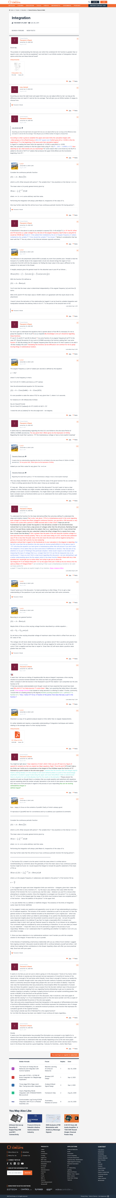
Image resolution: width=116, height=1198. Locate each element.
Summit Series (101, 1168)
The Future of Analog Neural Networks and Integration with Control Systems (29, 1069)
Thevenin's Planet (20, 23)
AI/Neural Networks (72, 1149)
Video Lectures (102, 1178)
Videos (46, 5)
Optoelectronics (45, 1170)
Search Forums (18, 30)
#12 (77, 582)
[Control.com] (26, 1189)
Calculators (101, 1149)
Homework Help (50, 1093)
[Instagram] (18, 1164)
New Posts (31, 30)
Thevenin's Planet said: (18, 456)
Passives (43, 1172)
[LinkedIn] (15, 1164)
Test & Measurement (46, 1182)
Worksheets (101, 1180)
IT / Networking (71, 1167)
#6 (77, 250)
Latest (42, 1149)
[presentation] (18, 177)
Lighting (69, 1170)
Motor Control (71, 1176)
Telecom (69, 1180)
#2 (77, 87)
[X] (11, 1163)
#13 (77, 609)
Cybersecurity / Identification (75, 1159)
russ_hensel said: (16, 128)
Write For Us (12, 1155)
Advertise (26, 1152)
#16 (77, 755)
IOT (68, 1165)
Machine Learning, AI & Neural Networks (51, 1069)
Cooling (43, 1155)
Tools (39, 5)
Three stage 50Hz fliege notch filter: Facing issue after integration (30, 1085)
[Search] (89, 2)
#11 (77, 507)
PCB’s (42, 1174)
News (99, 1162)
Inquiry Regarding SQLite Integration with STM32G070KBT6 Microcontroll (30, 1093)
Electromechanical (46, 1161)
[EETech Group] (12, 1189)
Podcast (77, 5)
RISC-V (43, 1178)
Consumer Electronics (73, 1157)
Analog (43, 1151)
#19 (77, 1024)
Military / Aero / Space (73, 1174)
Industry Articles (102, 1156)
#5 (77, 221)
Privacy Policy (84, 1196)
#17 (77, 799)
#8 (77, 360)
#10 (77, 446)
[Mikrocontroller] (64, 1189)
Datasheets (55, 5)
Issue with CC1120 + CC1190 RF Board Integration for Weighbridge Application (30, 1077)
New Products (101, 1160)
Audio (68, 1151)
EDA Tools (43, 1159)
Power (42, 1176)
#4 (77, 164)
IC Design (43, 1165)
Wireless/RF (44, 1184)
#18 (77, 965)
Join (103, 2)
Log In (95, 2)
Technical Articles (103, 1174)
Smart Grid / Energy (72, 1178)
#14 (77, 665)
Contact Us (26, 1155)
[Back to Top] (108, 1196)
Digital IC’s (43, 1157)
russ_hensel (24, 87)
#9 (77, 421)
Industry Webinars (103, 1158)
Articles (11, 5)
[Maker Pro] (49, 1189)
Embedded (44, 1163)
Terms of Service (93, 1196)
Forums (20, 5)
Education (30, 5)
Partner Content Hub (98, 5)
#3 (77, 117)
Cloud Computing (72, 1155)
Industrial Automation (73, 1163)
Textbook (100, 1176)
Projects (100, 1166)
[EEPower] (39, 1189)
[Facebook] (7, 1164)
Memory (43, 1167)
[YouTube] (22, 1163)
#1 (77, 38)
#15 (77, 710)
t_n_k (21, 163)
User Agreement (102, 1196)
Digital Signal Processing (73, 1161)
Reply (76, 81)
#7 (77, 322)
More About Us (13, 1152)
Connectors (44, 1153)
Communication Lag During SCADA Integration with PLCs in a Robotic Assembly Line (30, 1101)
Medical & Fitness (72, 1172)
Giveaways (67, 5)
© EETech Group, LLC (12, 1196)
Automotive (70, 1153)
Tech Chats (101, 1170)
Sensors (43, 1180)
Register (27, 1172)
